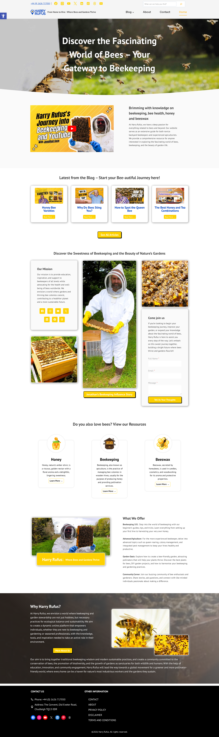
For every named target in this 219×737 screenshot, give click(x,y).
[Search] (181, 4)
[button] (3, 16)
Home (183, 12)
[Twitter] (75, 3)
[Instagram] (62, 3)
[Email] (101, 3)
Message (152, 382)
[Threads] (94, 3)
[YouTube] (69, 3)
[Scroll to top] (214, 730)
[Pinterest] (88, 3)
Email (151, 370)
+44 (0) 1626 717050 (40, 3)
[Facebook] (56, 3)
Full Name (153, 358)
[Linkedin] (81, 3)
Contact (165, 12)
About (147, 12)
